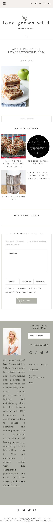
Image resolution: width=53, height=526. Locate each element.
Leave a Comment (26, 119)
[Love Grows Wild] (26, 22)
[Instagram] (44, 3)
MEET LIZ (43, 365)
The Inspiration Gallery (38, 162)
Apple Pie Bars (32, 215)
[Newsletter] (40, 3)
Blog (31, 383)
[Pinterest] (36, 3)
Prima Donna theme (28, 518)
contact (33, 365)
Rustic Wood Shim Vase (13, 198)
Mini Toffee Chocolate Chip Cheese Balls (13, 163)
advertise (33, 370)
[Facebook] (31, 3)
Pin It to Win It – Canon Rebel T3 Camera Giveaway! (38, 175)
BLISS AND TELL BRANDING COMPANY (38, 521)
